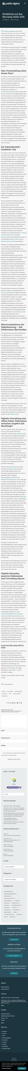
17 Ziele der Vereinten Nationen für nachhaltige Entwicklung (14, 235)
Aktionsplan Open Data (12, 467)
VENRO (6, 916)
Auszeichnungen (6, 1048)
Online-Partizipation (16, 905)
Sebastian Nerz (7, 912)
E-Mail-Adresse (6, 738)
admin (17, 19)
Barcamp (3, 691)
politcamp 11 (15, 907)
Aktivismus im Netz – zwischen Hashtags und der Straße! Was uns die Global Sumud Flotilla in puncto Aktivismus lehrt (13, 1002)
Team (3, 1035)
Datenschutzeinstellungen (6, 1068)
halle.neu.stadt (15, 239)
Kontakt (14, 1058)
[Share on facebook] (7, 703)
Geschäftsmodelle (18, 691)
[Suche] (14, 794)
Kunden (3, 1020)
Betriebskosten (8, 896)
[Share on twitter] (9, 703)
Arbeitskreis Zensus (8, 891)
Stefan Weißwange (18, 433)
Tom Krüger (19, 914)
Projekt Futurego (14, 414)
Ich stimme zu (22, 1068)
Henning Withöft (16, 903)
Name (3, 730)
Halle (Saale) (4, 693)
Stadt (10, 693)
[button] (25, 3)
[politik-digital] (10, 3)
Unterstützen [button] (14, 939)
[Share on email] (21, 703)
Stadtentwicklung (16, 693)
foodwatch (17, 900)
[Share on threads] (10, 703)
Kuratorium (5, 1040)
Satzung (4, 1044)
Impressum (14, 1059)
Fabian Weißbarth (8, 900)
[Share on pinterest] (12, 703)
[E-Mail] (20, 787)
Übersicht (4, 1031)
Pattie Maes (7, 907)
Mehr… (3, 1005)
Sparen (15, 912)
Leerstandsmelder (8, 292)
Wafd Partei (12, 916)
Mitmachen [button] (14, 973)
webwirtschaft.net (6, 91)
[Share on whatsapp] (16, 703)
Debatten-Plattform (5, 1013)
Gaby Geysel (7, 903)
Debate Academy (5, 987)
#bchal (13, 670)
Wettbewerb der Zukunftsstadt (9, 241)
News (13, 19)
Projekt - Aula (4, 1018)
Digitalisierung (10, 691)
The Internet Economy (9, 914)
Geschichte (5, 1046)
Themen (3, 994)
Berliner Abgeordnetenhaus (10, 893)
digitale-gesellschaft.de (9, 898)
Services (4, 1033)
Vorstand (4, 1042)
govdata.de (11, 469)
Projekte (3, 1010)
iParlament (7, 905)
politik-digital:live (5, 989)
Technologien (4, 696)
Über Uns (4, 1027)
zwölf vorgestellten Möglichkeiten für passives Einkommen (12, 614)
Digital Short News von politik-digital (10, 997)
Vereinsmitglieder (6, 1038)
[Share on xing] (19, 703)
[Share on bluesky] (17, 703)
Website (3, 745)
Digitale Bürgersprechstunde (8, 1016)
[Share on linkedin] (14, 703)
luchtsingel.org (18, 312)
